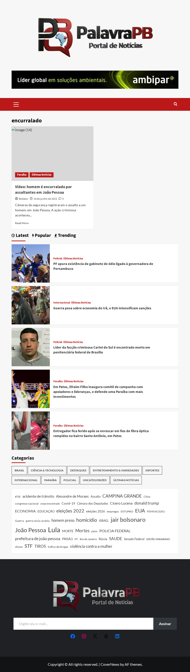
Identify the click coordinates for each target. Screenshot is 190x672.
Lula (54, 529)
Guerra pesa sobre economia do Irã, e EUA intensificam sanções (102, 308)
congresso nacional (26, 503)
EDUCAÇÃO (46, 511)
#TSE (18, 496)
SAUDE (115, 538)
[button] (16, 104)
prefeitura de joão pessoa (37, 538)
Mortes (82, 530)
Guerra (19, 520)
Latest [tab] (22, 235)
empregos (113, 511)
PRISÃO (67, 539)
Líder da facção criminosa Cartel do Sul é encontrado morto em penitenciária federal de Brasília (101, 350)
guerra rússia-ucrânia (38, 520)
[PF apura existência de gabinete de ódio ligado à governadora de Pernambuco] (31, 263)
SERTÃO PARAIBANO (158, 539)
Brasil (19, 470)
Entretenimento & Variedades (116, 470)
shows (19, 546)
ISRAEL (104, 520)
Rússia (103, 539)
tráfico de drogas (58, 546)
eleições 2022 (70, 510)
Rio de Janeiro (88, 539)
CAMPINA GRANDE (122, 496)
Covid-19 (68, 503)
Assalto (96, 496)
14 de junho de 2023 (45, 199)
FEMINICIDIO (156, 511)
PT (76, 539)
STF (29, 546)
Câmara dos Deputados (92, 503)
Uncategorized (95, 480)
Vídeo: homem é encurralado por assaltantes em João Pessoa (43, 189)
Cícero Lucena (121, 503)
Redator (23, 199)
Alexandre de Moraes (72, 496)
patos (94, 531)
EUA (140, 510)
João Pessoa (30, 529)
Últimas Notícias (41, 175)
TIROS (40, 546)
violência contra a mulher (91, 546)
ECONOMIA (25, 511)
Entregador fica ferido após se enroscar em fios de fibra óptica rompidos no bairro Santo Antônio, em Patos (101, 433)
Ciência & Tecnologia (47, 470)
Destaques (78, 470)
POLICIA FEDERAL (114, 530)
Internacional (61, 303)
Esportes (152, 470)
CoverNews (110, 664)
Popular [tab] (42, 235)
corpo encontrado (50, 503)
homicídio (86, 520)
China (147, 496)
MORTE (67, 531)
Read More (21, 223)
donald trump (146, 503)
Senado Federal (134, 539)
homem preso (62, 520)
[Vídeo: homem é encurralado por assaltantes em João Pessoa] (52, 153)
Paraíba (21, 175)
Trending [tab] (66, 235)
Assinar (165, 623)
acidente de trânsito (38, 496)
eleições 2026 (95, 511)
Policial (57, 259)
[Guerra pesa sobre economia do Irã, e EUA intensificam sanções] (31, 305)
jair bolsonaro (128, 519)
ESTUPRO (127, 511)
